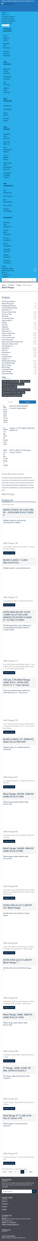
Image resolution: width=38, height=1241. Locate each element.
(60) (35, 367)
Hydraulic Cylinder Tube (7, 175)
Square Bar (5, 329)
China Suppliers (10, 1236)
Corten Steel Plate (6, 90)
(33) (35, 337)
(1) (35, 304)
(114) (34, 350)
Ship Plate (5, 316)
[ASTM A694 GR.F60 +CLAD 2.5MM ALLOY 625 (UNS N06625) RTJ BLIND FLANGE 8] (19, 641)
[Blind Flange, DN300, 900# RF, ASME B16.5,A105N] (19, 869)
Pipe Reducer (6, 352)
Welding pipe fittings (9, 306)
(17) (35, 374)
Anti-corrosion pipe (7, 150)
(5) (35, 329)
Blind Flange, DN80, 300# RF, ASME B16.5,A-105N (18, 1016)
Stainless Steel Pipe (6, 136)
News (4, 266)
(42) (35, 354)
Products (5, 25)
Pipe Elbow (5, 348)
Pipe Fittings (6, 346)
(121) (34, 361)
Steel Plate (5, 310)
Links (3, 1236)
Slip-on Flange (6, 365)
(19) (35, 318)
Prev (10, 1172)
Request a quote (9, 553)
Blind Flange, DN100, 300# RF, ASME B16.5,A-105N (18, 795)
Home (4, 285)
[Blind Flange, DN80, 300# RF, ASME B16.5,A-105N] (19, 1035)
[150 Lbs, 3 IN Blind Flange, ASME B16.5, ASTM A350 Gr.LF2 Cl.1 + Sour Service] (19, 703)
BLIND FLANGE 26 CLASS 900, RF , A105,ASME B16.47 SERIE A (18, 512)
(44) (11, 320)
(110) (34, 335)
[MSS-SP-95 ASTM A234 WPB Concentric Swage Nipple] (6, 414)
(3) (15, 301)
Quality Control (8, 19)
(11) (35, 327)
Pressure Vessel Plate (6, 71)
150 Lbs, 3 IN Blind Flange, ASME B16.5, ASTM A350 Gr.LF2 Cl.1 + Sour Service (16, 682)
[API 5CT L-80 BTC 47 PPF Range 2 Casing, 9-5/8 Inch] (6, 459)
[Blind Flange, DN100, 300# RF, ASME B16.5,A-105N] (19, 815)
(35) (35, 312)
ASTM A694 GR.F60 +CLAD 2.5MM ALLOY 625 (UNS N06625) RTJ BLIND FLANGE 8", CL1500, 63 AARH (17, 615)
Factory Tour (7, 23)
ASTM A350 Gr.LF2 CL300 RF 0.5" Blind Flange (17, 906)
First (4, 1172)
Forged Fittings (7, 357)
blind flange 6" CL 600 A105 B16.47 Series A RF (17, 1117)
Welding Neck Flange (9, 361)
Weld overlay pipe (6, 38)
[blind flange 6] (19, 1137)
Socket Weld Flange (7, 232)
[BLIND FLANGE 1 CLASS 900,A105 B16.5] (19, 581)
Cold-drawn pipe (5, 157)
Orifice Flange (6, 371)
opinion (5, 277)
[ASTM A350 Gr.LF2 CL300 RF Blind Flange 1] (19, 981)
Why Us (4, 273)
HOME (4, 13)
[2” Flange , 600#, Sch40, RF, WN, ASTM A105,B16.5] (19, 1085)
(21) (35, 314)
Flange (7, 218)
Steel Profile (6, 320)
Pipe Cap (7, 206)
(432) (11, 346)
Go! (34, 1191)
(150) (34, 348)
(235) (7, 359)
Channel (7, 109)
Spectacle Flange (7, 374)
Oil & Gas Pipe (6, 335)
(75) (35, 352)
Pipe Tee (7, 196)
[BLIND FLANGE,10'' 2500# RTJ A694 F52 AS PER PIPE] (19, 760)
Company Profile (8, 17)
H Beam (7, 106)
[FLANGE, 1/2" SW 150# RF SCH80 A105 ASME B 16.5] (6, 437)
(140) (10, 310)
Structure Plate (7, 314)
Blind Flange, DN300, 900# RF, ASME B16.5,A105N (18, 849)
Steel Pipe (5, 331)
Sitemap (4, 1209)
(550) (10, 331)
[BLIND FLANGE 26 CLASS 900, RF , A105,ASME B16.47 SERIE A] (19, 530)
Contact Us (6, 275)
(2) (35, 340)
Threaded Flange (7, 369)
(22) (35, 316)
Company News (7, 268)
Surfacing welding (8, 301)
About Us (5, 15)
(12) (35, 344)
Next (30, 1172)
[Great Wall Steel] (12, 7)
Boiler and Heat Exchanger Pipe (12, 342)
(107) (34, 342)
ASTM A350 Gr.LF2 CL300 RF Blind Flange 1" (17, 961)
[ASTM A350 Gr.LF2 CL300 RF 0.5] (19, 926)
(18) (35, 323)
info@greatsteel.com (12, 1224)
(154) (34, 333)
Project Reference (8, 21)
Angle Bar (5, 327)
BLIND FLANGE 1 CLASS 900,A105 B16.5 (15, 561)
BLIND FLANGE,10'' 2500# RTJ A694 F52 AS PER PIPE (18, 740)
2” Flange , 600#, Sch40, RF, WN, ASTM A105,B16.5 (17, 1069)
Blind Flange (6, 367)
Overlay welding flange (6, 53)
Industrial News (8, 271)
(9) (35, 325)
